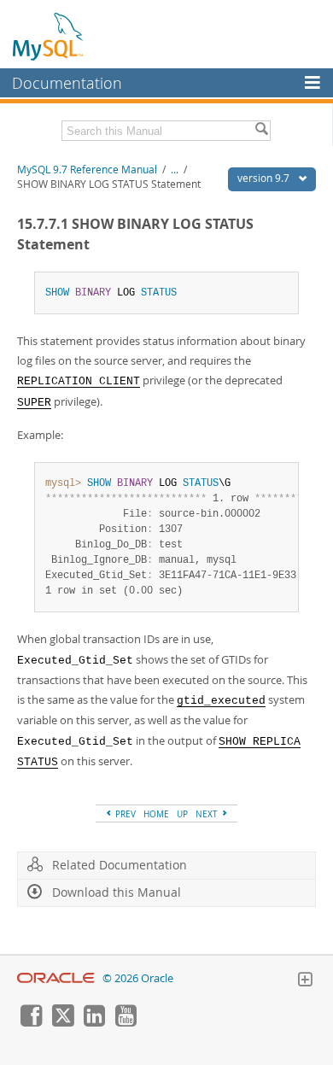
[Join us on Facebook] (30, 1022)
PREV (124, 814)
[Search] (261, 130)
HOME (156, 814)
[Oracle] (56, 978)
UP (182, 814)
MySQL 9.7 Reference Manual (87, 169)
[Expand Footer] (305, 981)
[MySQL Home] (48, 35)
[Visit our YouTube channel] (125, 1022)
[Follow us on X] (62, 1022)
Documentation (67, 83)
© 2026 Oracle (137, 978)
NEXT (208, 814)
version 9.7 (264, 178)
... (174, 169)
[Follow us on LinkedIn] (94, 1022)
